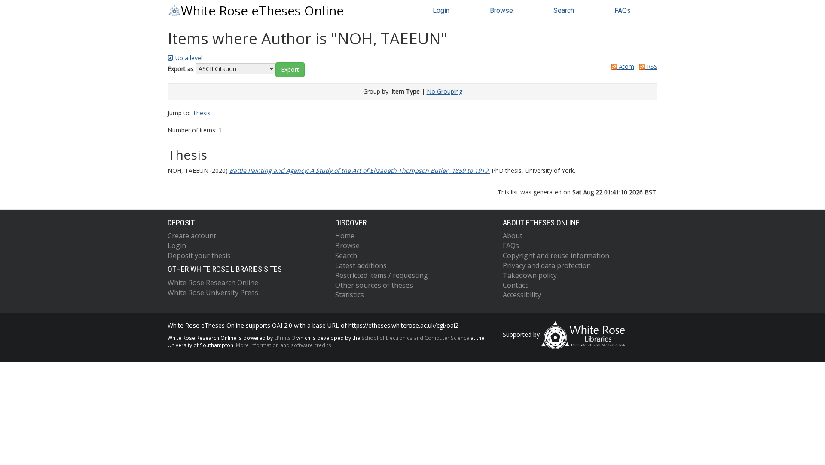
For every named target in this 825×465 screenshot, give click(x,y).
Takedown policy (530, 275)
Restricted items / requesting (381, 275)
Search (563, 10)
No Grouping (444, 91)
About (512, 235)
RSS (651, 66)
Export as (181, 69)
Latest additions (361, 265)
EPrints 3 (284, 337)
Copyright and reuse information (556, 255)
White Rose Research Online (213, 282)
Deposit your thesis (199, 255)
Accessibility (522, 294)
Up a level (188, 58)
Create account (192, 235)
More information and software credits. (284, 345)
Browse (501, 10)
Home (344, 235)
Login (441, 10)
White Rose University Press (213, 292)
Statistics (349, 294)
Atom (625, 66)
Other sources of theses (374, 285)
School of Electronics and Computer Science (415, 337)
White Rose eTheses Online (262, 10)
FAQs (622, 10)
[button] (290, 69)
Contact (515, 285)
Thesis (201, 113)
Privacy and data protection (547, 265)
